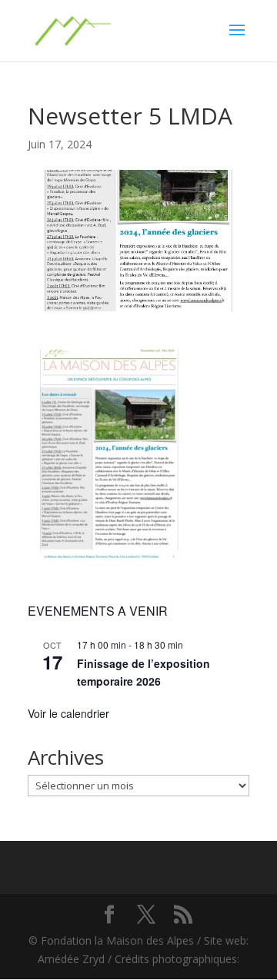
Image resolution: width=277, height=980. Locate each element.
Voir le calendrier (68, 713)
